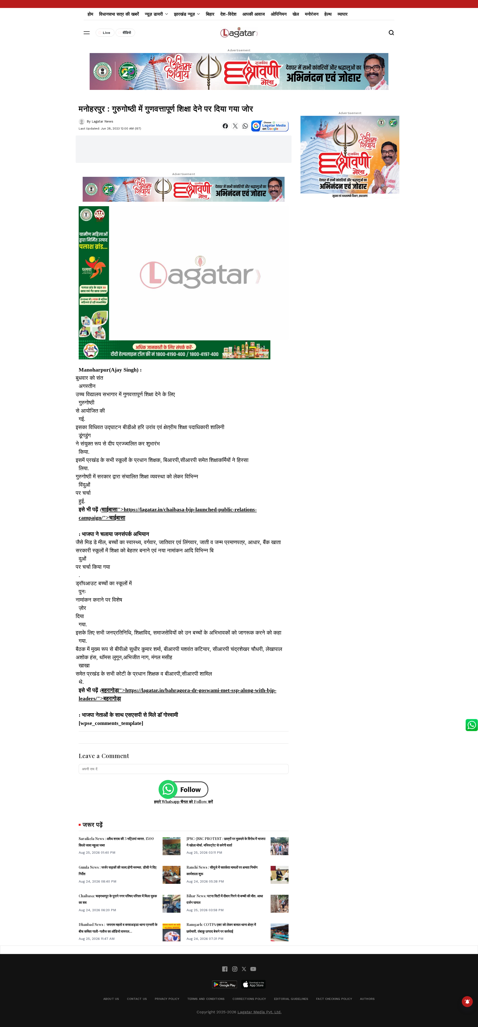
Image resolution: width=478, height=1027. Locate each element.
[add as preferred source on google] (270, 126)
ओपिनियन (279, 14)
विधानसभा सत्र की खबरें (119, 14)
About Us (111, 999)
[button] (87, 33)
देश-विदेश (228, 14)
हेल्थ (328, 14)
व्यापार (343, 14)
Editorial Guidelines (291, 999)
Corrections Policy (249, 999)
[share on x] (235, 126)
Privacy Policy (167, 999)
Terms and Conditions (206, 999)
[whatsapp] (245, 126)
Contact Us (137, 999)
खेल (296, 14)
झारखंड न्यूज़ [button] (184, 14)
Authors (367, 999)
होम (90, 14)
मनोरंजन (311, 14)
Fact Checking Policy (334, 999)
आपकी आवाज (253, 14)
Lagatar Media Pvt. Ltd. (260, 1012)
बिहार (210, 14)
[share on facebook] (225, 126)
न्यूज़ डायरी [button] (154, 14)
